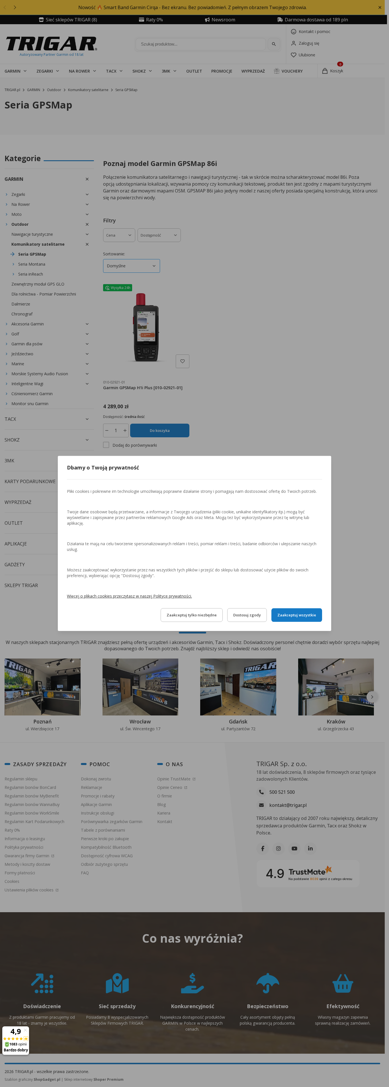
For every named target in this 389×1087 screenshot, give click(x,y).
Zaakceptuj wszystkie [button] (296, 615)
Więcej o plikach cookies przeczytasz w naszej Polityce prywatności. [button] (129, 596)
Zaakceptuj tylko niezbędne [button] (192, 615)
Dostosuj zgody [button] (247, 615)
